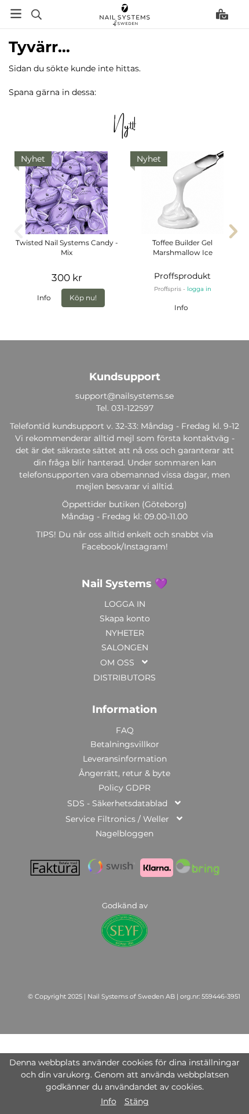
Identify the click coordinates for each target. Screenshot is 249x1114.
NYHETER (124, 633)
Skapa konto (125, 618)
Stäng (136, 1101)
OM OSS (117, 662)
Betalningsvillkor (124, 744)
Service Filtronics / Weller (117, 819)
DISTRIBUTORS (124, 677)
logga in (199, 289)
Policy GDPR (124, 787)
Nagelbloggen (124, 833)
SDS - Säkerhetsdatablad (117, 803)
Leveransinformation (125, 758)
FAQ (125, 730)
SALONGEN (124, 647)
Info (44, 297)
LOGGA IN (124, 604)
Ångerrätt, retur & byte (124, 773)
